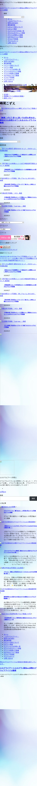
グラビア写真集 (9, 77)
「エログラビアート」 (11, 59)
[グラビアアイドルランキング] (5, 248)
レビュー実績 (8, 67)
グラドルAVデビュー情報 (12, 71)
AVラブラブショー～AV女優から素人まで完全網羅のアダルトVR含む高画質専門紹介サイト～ (18, 258)
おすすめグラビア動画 (11, 75)
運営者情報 (7, 63)
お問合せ (3, 492)
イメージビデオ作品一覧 (12, 69)
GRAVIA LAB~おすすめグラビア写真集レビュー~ (17, 256)
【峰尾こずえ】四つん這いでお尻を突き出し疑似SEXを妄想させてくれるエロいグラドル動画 (18, 120)
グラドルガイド (9, 79)
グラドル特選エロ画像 (11, 73)
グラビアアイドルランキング (8, 249)
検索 (1, 495)
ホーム (6, 57)
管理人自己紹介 (9, 61)
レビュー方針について (11, 65)
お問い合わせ (8, 81)
